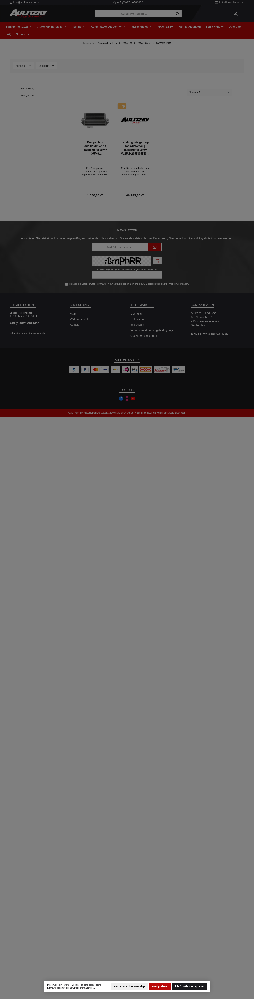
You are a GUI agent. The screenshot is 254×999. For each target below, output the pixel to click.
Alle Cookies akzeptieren (189, 986)
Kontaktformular (37, 333)
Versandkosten (119, 413)
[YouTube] (132, 398)
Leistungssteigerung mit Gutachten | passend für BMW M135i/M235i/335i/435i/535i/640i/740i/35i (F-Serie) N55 (135, 148)
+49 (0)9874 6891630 (130, 2)
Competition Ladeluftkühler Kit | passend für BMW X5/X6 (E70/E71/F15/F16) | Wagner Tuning (95, 148)
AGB (144, 284)
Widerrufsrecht (79, 319)
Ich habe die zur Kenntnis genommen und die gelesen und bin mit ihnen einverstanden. (129, 284)
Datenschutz (138, 319)
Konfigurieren (160, 986)
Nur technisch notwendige (129, 986)
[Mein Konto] (235, 13)
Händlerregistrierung (231, 2)
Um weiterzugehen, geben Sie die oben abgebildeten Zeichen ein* (127, 269)
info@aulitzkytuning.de (27, 2)
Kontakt (74, 324)
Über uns (136, 313)
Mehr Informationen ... (84, 988)
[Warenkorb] (243, 12)
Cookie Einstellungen (143, 335)
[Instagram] (127, 398)
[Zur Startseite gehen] (29, 13)
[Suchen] (177, 13)
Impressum (137, 324)
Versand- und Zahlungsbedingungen (152, 330)
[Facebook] (121, 398)
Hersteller (21, 65)
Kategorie (44, 65)
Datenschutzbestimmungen (95, 284)
